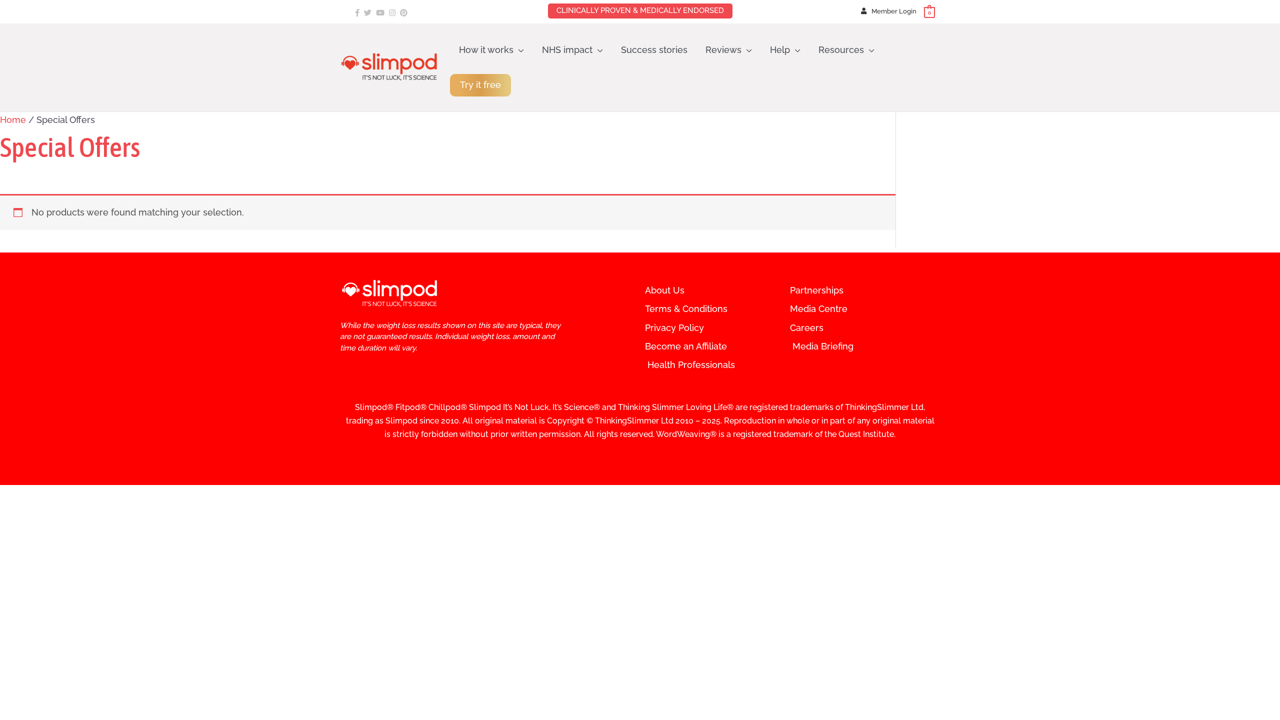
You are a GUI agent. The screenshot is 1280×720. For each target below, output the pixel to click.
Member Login (894, 11)
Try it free (480, 85)
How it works (486, 49)
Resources (841, 49)
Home (13, 119)
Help (780, 49)
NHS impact (567, 49)
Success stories (654, 49)
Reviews (724, 49)
